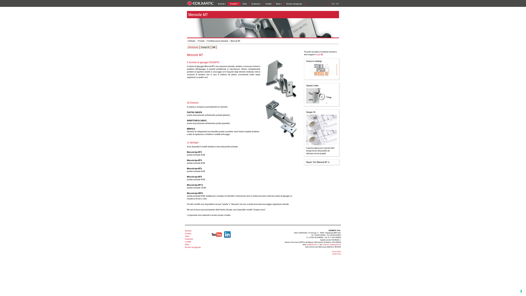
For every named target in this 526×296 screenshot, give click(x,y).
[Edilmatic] (200, 3)
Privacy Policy (336, 252)
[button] (222, 4)
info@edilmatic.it (312, 245)
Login (318, 54)
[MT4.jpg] (281, 78)
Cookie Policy (336, 254)
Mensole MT (235, 41)
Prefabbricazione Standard (217, 41)
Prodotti (201, 41)
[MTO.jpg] (281, 118)
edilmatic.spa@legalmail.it (332, 245)
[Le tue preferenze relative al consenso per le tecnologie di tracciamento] (521, 291)
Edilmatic (191, 41)
